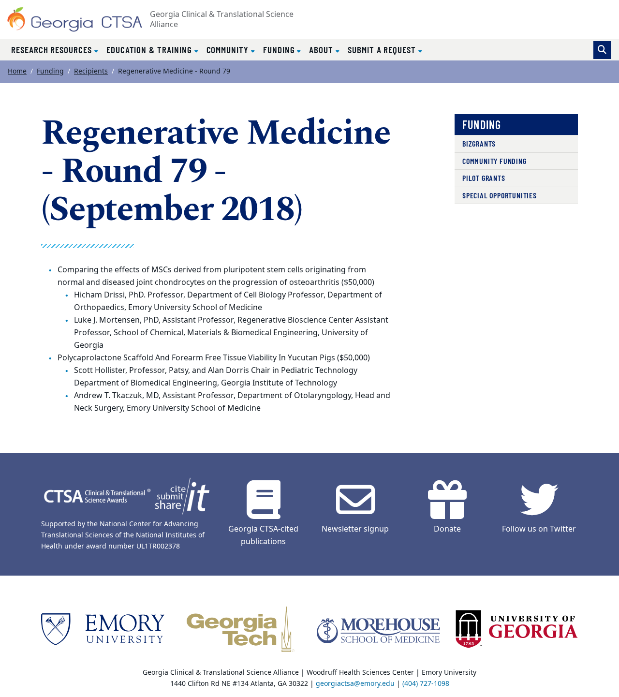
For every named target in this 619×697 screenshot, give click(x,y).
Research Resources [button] (52, 49)
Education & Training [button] (150, 49)
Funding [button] (280, 49)
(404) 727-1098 (425, 684)
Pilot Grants (483, 177)
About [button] (322, 49)
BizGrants (479, 143)
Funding (50, 71)
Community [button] (228, 49)
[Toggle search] (602, 50)
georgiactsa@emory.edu (355, 684)
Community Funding (494, 160)
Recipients (91, 71)
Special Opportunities (499, 195)
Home (17, 71)
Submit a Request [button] (383, 49)
